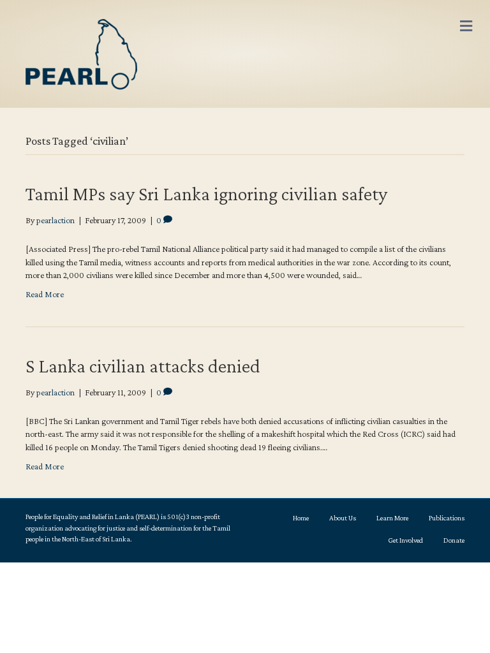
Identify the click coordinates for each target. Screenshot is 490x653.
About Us (342, 517)
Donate (453, 540)
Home (301, 517)
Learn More (392, 517)
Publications (446, 517)
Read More (45, 294)
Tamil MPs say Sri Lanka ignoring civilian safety (206, 193)
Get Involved (405, 540)
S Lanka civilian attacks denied (143, 365)
